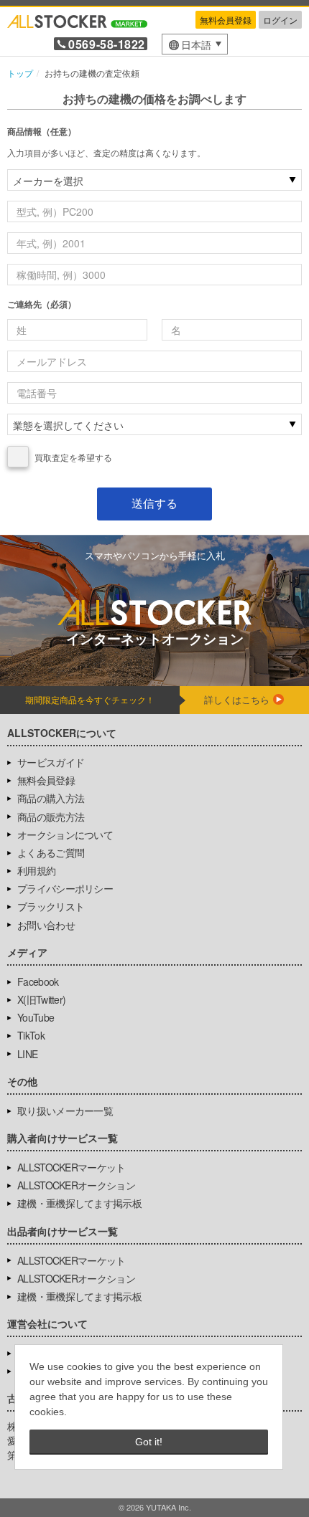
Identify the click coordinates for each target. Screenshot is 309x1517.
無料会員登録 (226, 20)
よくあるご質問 (50, 852)
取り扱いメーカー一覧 (65, 1110)
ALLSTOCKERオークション (76, 1185)
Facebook (37, 981)
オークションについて (65, 834)
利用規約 (36, 870)
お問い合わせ (46, 925)
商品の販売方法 (50, 816)
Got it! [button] (148, 1441)
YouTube (35, 1017)
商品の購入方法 (50, 798)
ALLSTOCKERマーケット (71, 1167)
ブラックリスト (50, 906)
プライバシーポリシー (65, 888)
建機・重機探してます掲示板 (79, 1203)
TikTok (31, 1035)
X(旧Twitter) (41, 999)
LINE (27, 1054)
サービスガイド (50, 762)
